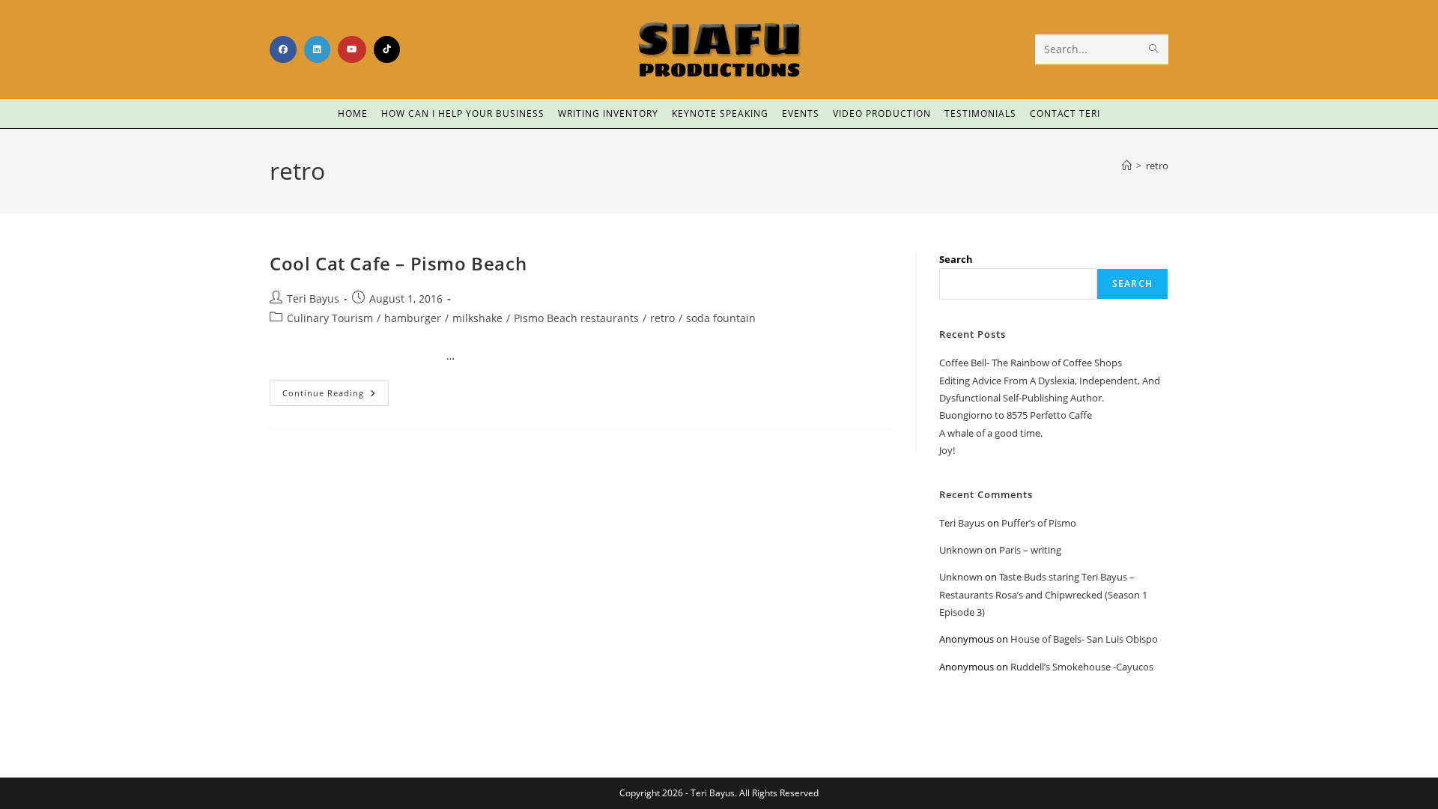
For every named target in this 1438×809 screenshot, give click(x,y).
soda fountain (721, 318)
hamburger (412, 318)
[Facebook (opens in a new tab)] (283, 49)
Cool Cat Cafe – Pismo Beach (398, 263)
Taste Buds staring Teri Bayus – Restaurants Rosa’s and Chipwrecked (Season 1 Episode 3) (1043, 594)
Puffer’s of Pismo (1038, 523)
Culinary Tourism (330, 318)
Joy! (947, 450)
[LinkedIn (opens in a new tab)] (317, 49)
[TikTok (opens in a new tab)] (387, 49)
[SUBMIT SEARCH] (1154, 49)
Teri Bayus (313, 298)
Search (956, 259)
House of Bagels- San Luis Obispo (1084, 639)
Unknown (961, 550)
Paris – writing (1030, 550)
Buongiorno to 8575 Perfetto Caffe (1015, 415)
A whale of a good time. (991, 433)
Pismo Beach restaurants (576, 318)
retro (1157, 165)
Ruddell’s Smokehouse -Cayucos (1081, 666)
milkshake (477, 318)
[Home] (1127, 165)
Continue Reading (335, 390)
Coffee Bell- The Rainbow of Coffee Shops (1030, 362)
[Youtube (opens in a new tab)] (352, 49)
